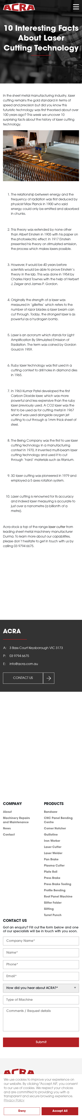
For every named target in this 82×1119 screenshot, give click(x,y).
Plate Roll (50, 872)
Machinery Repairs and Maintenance (16, 820)
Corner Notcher (55, 828)
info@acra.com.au (24, 664)
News (7, 828)
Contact (9, 834)
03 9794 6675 (19, 656)
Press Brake (52, 878)
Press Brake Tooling (57, 884)
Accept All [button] (59, 1111)
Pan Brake (51, 859)
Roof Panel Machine (58, 896)
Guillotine (51, 834)
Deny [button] (22, 1111)
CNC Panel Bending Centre (58, 820)
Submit (41, 1042)
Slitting (49, 909)
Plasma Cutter (54, 865)
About (7, 812)
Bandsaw (50, 812)
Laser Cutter (52, 847)
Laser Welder (53, 853)
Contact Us (23, 678)
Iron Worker (52, 841)
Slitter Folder (53, 902)
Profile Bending (54, 890)
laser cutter (57, 527)
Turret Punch (53, 915)
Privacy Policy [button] (14, 1100)
